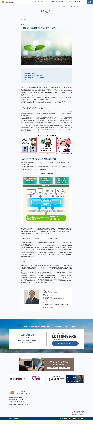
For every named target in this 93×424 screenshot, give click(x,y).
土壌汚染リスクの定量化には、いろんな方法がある (34, 77)
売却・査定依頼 (59, 1)
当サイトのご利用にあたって (78, 418)
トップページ (33, 1)
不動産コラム (78, 1)
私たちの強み (41, 1)
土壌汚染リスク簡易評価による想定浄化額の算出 (33, 75)
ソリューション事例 (50, 1)
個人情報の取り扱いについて (65, 418)
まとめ (25, 79)
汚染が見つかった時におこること (30, 73)
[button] (10, 379)
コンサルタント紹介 (69, 1)
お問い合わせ (90, 2)
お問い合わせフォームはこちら (66, 343)
